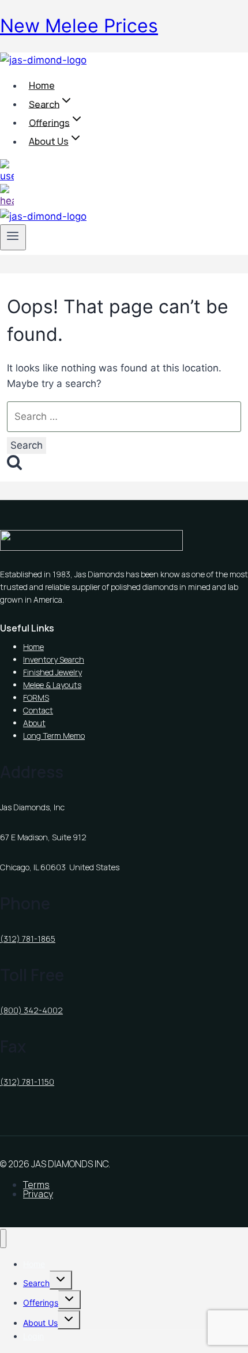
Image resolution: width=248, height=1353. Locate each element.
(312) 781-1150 (27, 1081)
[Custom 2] (7, 200)
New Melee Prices (79, 25)
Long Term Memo (54, 735)
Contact (38, 710)
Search (36, 1283)
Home (42, 85)
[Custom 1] (7, 176)
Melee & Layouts (52, 684)
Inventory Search (53, 659)
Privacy (38, 1193)
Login (33, 1336)
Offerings (40, 1302)
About (34, 722)
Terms (36, 1184)
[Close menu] (3, 1238)
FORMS (36, 697)
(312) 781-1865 (27, 938)
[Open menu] (13, 237)
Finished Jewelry (52, 672)
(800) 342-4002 (31, 1010)
